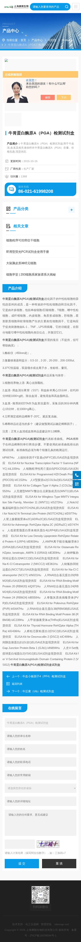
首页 (23, 40)
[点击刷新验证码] (48, 844)
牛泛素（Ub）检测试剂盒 (38, 691)
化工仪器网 (32, 924)
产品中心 (37, 40)
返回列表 (17, 683)
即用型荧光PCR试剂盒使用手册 (27, 251)
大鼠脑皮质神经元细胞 (21, 263)
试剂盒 (52, 40)
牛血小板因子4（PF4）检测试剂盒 (44, 676)
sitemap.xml (61, 924)
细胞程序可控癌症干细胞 (22, 240)
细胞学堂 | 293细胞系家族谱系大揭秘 (31, 274)
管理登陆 (46, 924)
